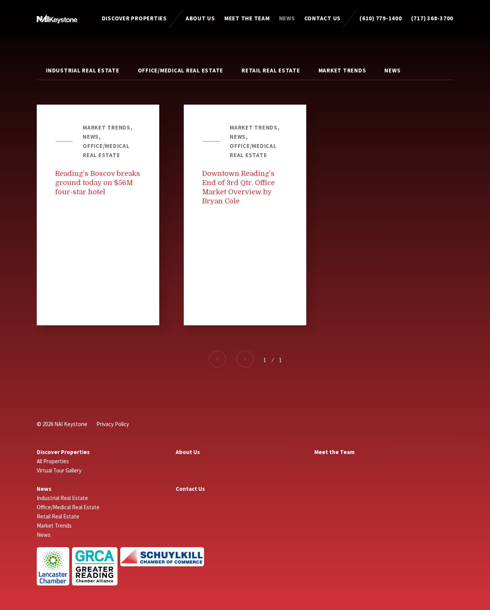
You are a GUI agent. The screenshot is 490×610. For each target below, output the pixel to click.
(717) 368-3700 (432, 18)
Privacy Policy (112, 424)
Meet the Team (247, 18)
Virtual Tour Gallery (59, 470)
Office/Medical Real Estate (181, 70)
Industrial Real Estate (82, 70)
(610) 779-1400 (380, 18)
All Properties (53, 461)
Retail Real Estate (271, 70)
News (287, 18)
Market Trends (342, 70)
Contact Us (322, 18)
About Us (200, 18)
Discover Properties (134, 18)
